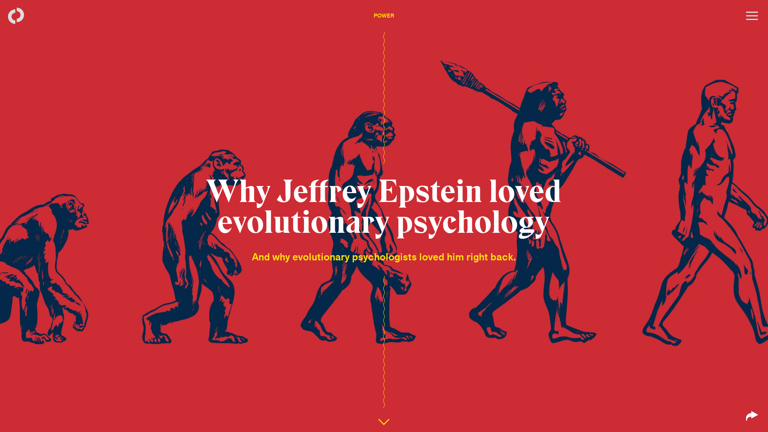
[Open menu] (752, 16)
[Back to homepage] (16, 16)
